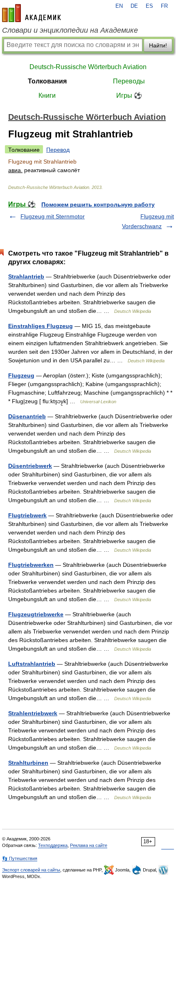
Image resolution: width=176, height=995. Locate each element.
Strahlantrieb (26, 276)
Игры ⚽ (129, 95)
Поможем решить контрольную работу (98, 204)
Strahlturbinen (28, 762)
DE (134, 6)
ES (149, 6)
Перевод (58, 149)
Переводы (129, 81)
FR (164, 6)
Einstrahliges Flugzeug (40, 326)
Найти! (158, 45)
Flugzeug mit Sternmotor (52, 216)
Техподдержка (53, 845)
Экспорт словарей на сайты (31, 869)
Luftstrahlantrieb (31, 663)
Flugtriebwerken (31, 565)
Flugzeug (21, 375)
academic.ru (31, 13)
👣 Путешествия (19, 858)
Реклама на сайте (88, 845)
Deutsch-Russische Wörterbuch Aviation (88, 66)
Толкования (47, 81)
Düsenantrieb (27, 416)
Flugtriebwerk (27, 515)
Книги (47, 95)
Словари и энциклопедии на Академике (70, 30)
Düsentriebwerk (30, 466)
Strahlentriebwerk (32, 713)
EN (119, 6)
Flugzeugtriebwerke (35, 614)
